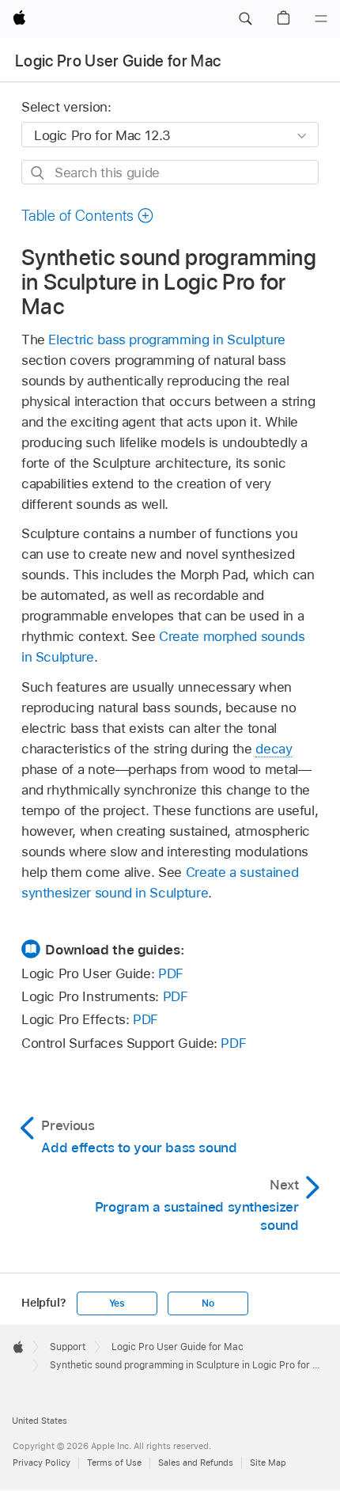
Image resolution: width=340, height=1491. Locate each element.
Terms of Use (114, 1462)
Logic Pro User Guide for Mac (118, 60)
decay (273, 749)
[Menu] (321, 19)
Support (67, 1347)
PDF (170, 973)
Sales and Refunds (195, 1462)
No (208, 1303)
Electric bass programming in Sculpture (166, 339)
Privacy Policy (41, 1462)
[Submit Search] (38, 173)
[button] (245, 19)
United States (39, 1420)
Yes (117, 1303)
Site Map (268, 1462)
